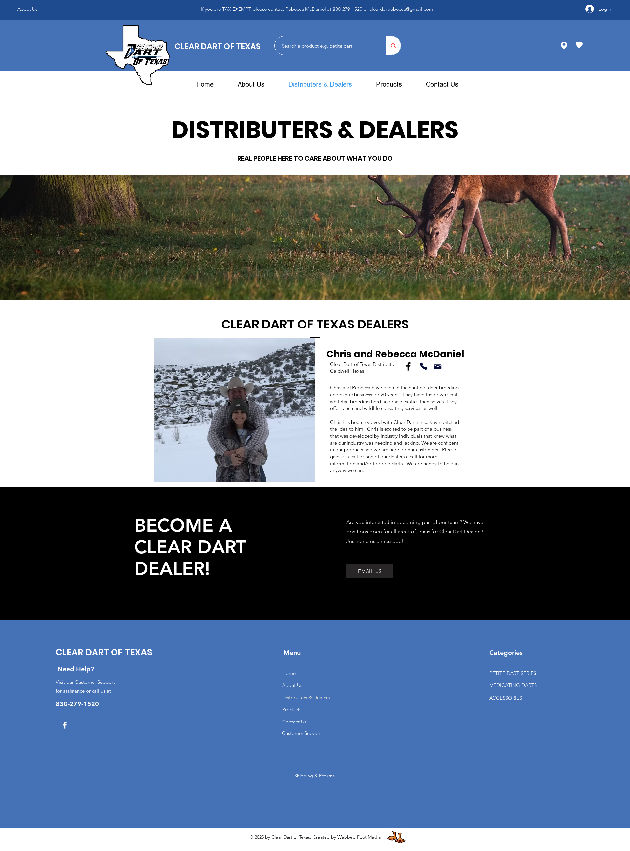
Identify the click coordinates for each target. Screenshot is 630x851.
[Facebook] (408, 366)
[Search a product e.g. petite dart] (393, 45)
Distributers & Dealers (306, 697)
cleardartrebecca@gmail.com (407, 12)
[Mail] (437, 367)
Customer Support (95, 682)
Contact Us (294, 722)
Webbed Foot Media (359, 837)
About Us (292, 685)
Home (289, 673)
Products (291, 709)
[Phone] (423, 366)
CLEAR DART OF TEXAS (218, 46)
